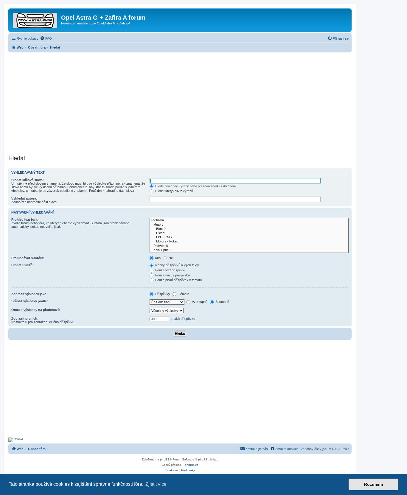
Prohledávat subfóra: (27, 258)
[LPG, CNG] (249, 237)
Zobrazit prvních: (24, 318)
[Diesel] (249, 233)
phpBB (165, 459)
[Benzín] (249, 229)
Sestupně (222, 301)
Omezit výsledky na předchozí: (35, 310)
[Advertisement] (180, 102)
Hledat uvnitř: (22, 265)
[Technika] (249, 220)
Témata (183, 294)
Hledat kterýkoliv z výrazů (173, 191)
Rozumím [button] (373, 484)
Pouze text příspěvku (170, 270)
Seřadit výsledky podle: (29, 301)
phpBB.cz (191, 464)
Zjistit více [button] (156, 484)
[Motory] (249, 225)
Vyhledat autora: (24, 198)
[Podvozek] (249, 246)
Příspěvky (162, 294)
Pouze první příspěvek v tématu (178, 280)
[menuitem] (46, 38)
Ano (157, 258)
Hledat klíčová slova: (27, 180)
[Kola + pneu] (249, 250)
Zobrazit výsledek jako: (29, 294)
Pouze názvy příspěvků (172, 275)
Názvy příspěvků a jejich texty (176, 265)
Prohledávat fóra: (24, 219)
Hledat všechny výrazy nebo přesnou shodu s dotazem (195, 186)
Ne (170, 258)
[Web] (35, 19)
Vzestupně (199, 301)
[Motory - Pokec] (249, 241)
